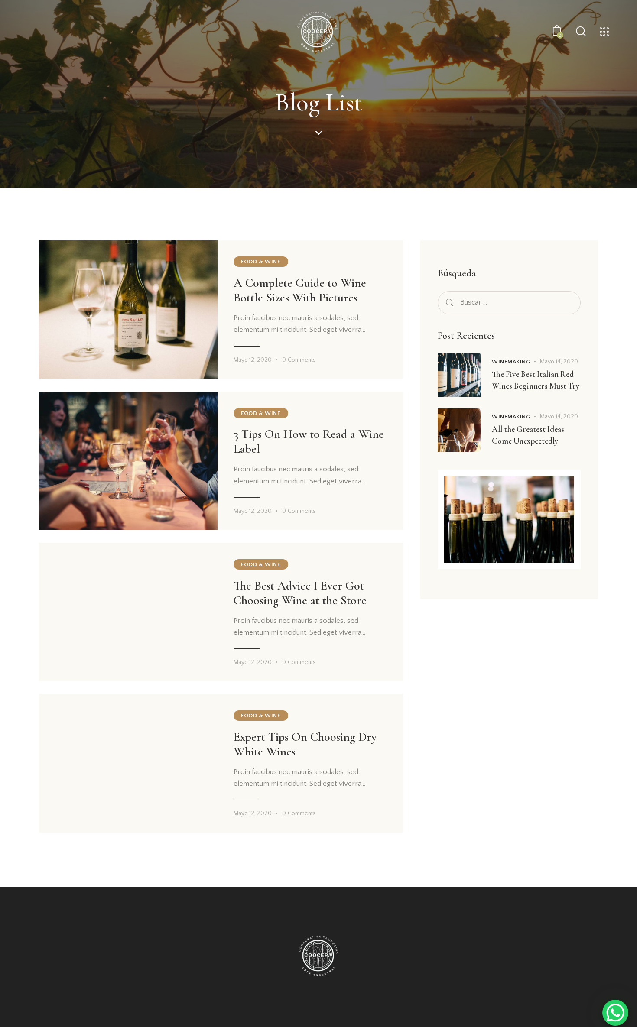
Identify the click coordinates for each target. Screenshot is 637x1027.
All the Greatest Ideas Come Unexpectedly (528, 435)
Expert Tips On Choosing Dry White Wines (305, 744)
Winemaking (511, 362)
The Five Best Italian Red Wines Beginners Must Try (535, 380)
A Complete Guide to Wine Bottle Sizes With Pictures (300, 290)
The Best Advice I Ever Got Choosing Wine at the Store (300, 593)
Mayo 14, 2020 (559, 361)
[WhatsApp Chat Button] (615, 1013)
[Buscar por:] (509, 302)
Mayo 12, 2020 (253, 359)
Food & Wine (261, 262)
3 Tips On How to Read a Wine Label (309, 441)
